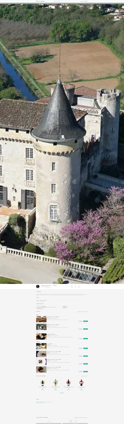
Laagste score (86, 417)
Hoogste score (81, 417)
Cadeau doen (80, 338)
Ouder (78, 417)
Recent (76, 417)
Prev (5, 143)
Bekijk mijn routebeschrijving (40, 402)
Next (118, 143)
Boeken (85, 338)
